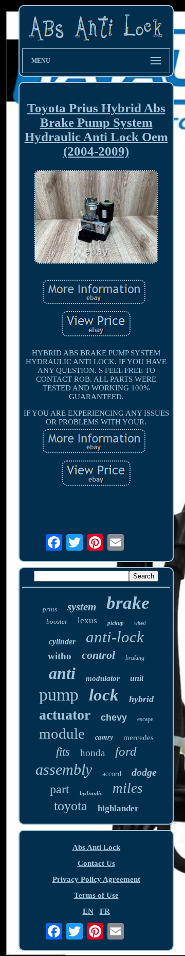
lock (104, 695)
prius (50, 609)
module (62, 733)
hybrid (141, 699)
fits (63, 751)
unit (136, 678)
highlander (118, 808)
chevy (114, 717)
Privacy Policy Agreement (96, 879)
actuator (64, 715)
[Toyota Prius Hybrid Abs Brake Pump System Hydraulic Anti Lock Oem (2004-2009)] (96, 217)
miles (128, 788)
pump (59, 694)
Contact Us (96, 863)
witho (59, 656)
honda (92, 752)
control (98, 654)
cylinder (62, 641)
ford (126, 751)
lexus (87, 620)
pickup (115, 623)
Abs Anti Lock (96, 847)
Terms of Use (96, 895)
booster (56, 621)
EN (88, 911)
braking (134, 657)
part (59, 789)
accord (111, 774)
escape (145, 719)
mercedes (138, 737)
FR (105, 911)
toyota (70, 805)
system (81, 607)
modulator (103, 678)
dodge (144, 772)
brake (128, 603)
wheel (140, 623)
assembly (63, 769)
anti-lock (115, 637)
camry (104, 737)
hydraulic (91, 793)
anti (62, 673)
